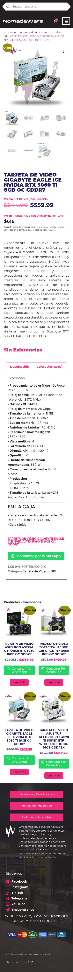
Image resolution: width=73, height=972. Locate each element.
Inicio (7, 32)
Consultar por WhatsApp (38, 556)
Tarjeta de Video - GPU (40, 571)
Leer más (19, 682)
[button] (62, 51)
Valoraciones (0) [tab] (49, 366)
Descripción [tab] (19, 366)
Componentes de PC (25, 32)
